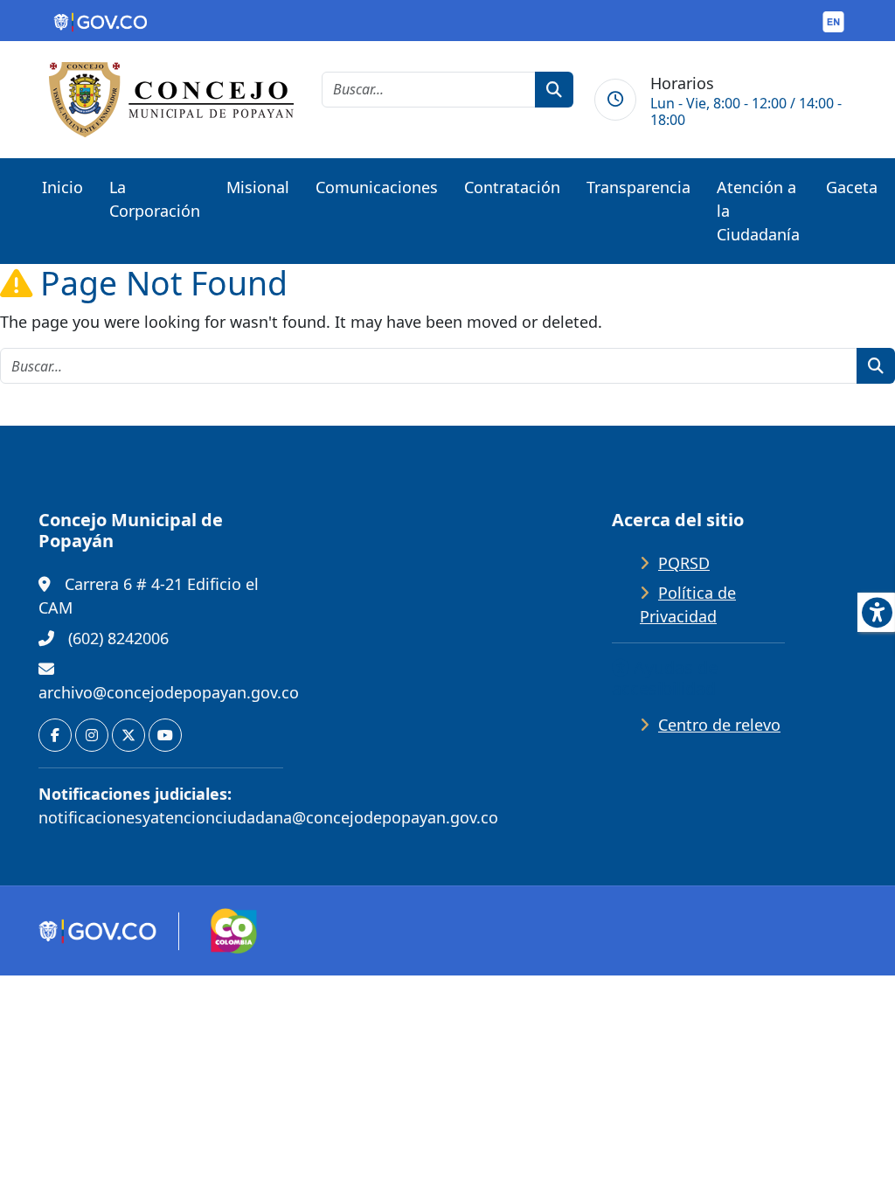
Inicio (62, 187)
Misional (257, 187)
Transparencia (638, 187)
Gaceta (852, 187)
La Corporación (154, 199)
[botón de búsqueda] (554, 90)
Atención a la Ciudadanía (758, 211)
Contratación (512, 187)
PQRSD (684, 562)
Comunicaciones (377, 187)
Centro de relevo (719, 724)
